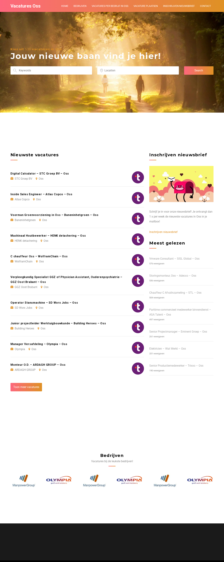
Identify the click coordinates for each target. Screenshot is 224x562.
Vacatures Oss (25, 6)
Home (64, 6)
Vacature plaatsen (146, 6)
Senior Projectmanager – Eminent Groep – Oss (178, 331)
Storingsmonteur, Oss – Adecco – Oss (172, 275)
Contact (205, 6)
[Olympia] (24, 481)
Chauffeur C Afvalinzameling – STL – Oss (175, 292)
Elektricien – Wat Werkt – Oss (167, 348)
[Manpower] (59, 481)
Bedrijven (80, 6)
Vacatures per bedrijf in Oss (110, 6)
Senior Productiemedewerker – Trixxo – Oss (176, 365)
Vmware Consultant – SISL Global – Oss (174, 258)
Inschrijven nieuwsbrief (179, 6)
